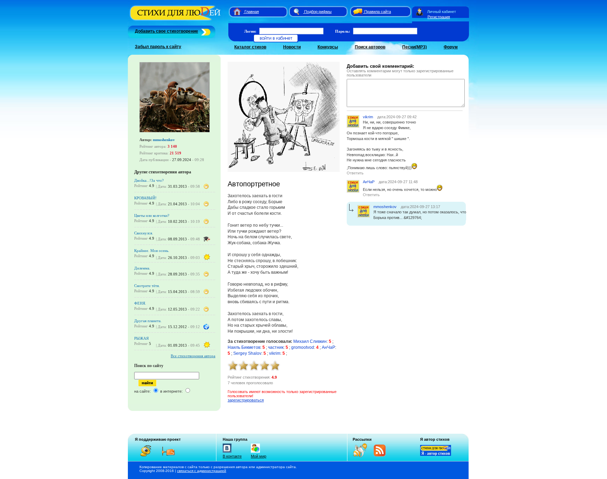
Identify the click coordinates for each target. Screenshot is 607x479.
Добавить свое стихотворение (166, 31)
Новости (292, 47)
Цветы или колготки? (151, 215)
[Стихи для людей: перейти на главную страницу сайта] (234, 11)
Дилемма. (142, 268)
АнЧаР (328, 347)
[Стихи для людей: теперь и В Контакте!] (227, 453)
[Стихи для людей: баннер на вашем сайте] (435, 454)
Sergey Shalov (247, 353)
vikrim (274, 353)
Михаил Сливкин (310, 341)
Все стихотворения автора (193, 356)
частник (275, 347)
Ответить (355, 173)
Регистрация (438, 17)
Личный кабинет (441, 11)
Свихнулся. (143, 233)
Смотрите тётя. (147, 286)
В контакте (232, 456)
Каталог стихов (250, 47)
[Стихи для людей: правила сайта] (356, 11)
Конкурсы (328, 47)
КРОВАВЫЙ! (145, 198)
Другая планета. (148, 321)
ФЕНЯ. (140, 303)
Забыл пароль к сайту (158, 46)
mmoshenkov (164, 140)
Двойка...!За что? (149, 180)
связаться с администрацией (201, 471)
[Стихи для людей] (176, 20)
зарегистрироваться (246, 400)
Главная (251, 11)
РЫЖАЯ (141, 338)
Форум (451, 47)
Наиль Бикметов (244, 347)
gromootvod (302, 347)
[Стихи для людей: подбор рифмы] (296, 11)
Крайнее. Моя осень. (151, 250)
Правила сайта (377, 11)
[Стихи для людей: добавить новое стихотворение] (205, 31)
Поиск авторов (370, 47)
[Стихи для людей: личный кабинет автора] (419, 11)
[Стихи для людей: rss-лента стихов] (362, 455)
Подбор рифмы (318, 11)
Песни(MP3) (414, 47)
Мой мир (258, 456)
